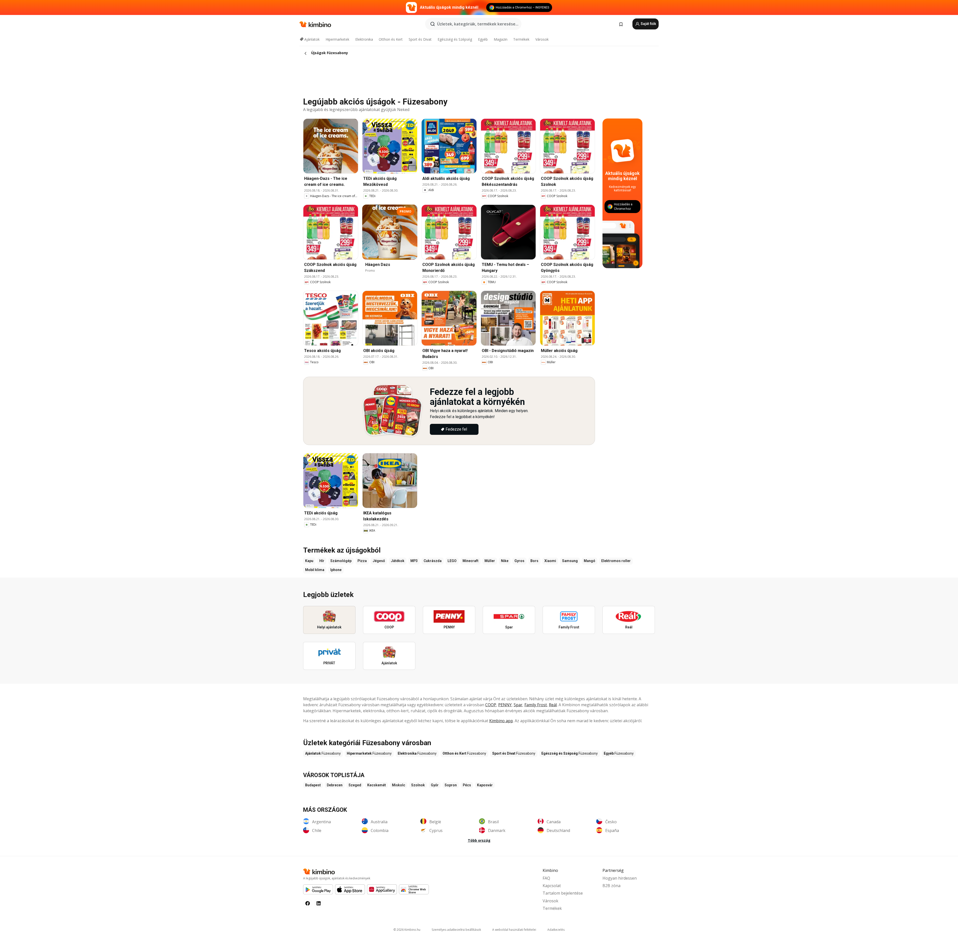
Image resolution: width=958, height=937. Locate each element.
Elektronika (364, 39)
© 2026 (406, 930)
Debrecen (335, 785)
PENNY (505, 704)
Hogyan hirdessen (619, 878)
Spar (518, 704)
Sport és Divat (420, 39)
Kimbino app (501, 720)
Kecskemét (376, 785)
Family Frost (535, 704)
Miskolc (398, 785)
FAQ (546, 878)
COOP (490, 704)
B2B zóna (611, 885)
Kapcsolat (552, 885)
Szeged (355, 785)
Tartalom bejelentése (563, 893)
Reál (553, 704)
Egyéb (483, 39)
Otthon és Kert (391, 39)
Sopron (451, 785)
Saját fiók (648, 24)
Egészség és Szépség (455, 39)
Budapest (313, 785)
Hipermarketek (337, 39)
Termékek (521, 39)
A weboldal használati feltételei (514, 930)
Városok (542, 39)
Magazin (500, 39)
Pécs (467, 785)
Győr (435, 785)
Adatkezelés (556, 930)
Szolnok (418, 785)
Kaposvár (485, 785)
